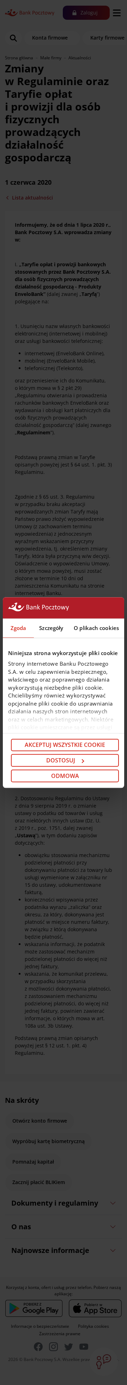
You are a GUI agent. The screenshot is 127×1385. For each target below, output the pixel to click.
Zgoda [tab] (18, 627)
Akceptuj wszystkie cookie (65, 745)
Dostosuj (60, 760)
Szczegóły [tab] (51, 627)
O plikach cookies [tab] (96, 627)
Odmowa (65, 776)
